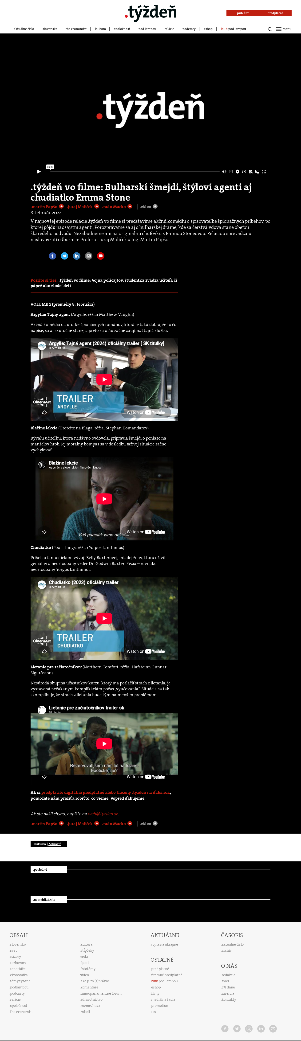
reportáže (18, 969)
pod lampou (147, 29)
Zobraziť (54, 844)
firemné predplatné (166, 975)
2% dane (228, 987)
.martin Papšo (44, 207)
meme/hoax (90, 1005)
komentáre (89, 987)
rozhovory (18, 962)
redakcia (228, 975)
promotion (159, 1005)
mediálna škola (163, 999)
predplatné (160, 969)
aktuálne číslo (24, 29)
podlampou (19, 987)
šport (85, 962)
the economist (76, 29)
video (84, 975)
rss (153, 1011)
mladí (85, 1011)
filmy (155, 993)
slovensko (50, 29)
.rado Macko (114, 207)
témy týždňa (20, 981)
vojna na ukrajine (164, 944)
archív (227, 950)
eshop (208, 29)
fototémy (88, 969)
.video (146, 207)
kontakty (229, 999)
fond (225, 981)
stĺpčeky (87, 950)
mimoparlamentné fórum (101, 993)
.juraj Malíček (80, 207)
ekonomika (19, 975)
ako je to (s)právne (95, 981)
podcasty (189, 29)
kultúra (100, 29)
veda (84, 956)
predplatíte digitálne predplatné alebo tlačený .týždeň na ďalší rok (105, 792)
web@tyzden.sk (103, 814)
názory (15, 956)
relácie (169, 29)
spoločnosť (122, 29)
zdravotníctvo (92, 999)
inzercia (228, 993)
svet (13, 950)
